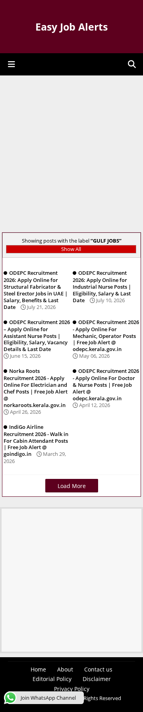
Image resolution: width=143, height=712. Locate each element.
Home (38, 669)
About (65, 669)
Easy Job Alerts (71, 26)
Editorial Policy (52, 679)
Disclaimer (97, 679)
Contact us (98, 669)
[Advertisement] (71, 154)
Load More (72, 486)
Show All (71, 249)
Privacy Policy (71, 689)
